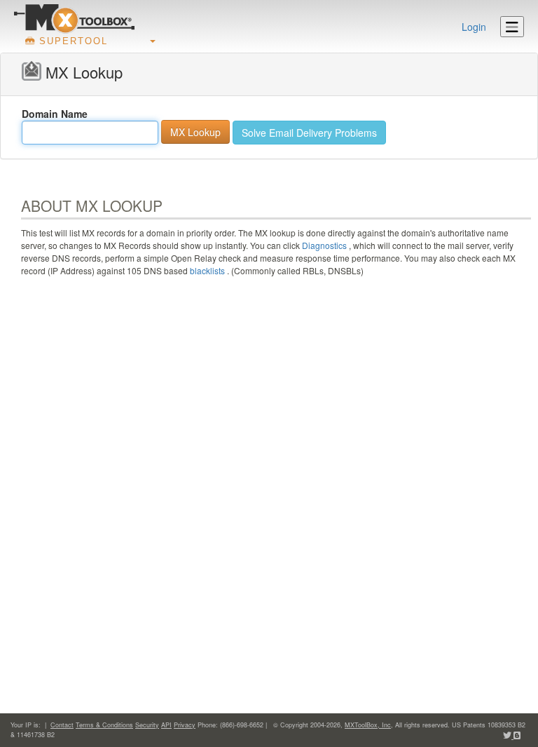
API (166, 724)
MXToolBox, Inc (368, 724)
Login (474, 27)
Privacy (184, 724)
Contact (62, 724)
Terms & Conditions (104, 724)
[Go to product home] (74, 18)
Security (147, 724)
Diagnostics (324, 245)
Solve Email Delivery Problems (309, 133)
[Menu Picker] (512, 26)
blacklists (207, 270)
